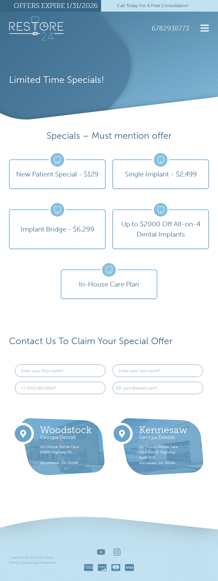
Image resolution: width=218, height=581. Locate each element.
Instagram (117, 552)
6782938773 (170, 28)
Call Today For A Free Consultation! (153, 5)
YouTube (101, 552)
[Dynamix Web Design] (182, 560)
